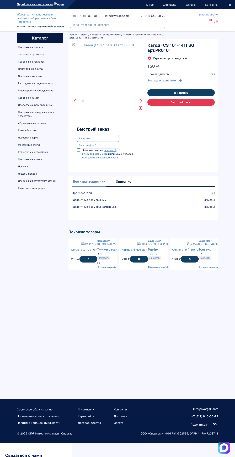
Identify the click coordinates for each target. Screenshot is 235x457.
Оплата (191, 4)
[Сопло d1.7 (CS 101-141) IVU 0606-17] (104, 244)
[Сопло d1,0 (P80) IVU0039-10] (205, 244)
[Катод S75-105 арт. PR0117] (154, 244)
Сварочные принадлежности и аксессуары (36, 114)
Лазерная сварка (28, 137)
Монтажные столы (29, 144)
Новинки (23, 166)
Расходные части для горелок (36, 83)
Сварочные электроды (31, 61)
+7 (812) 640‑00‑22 (204, 416)
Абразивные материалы (32, 123)
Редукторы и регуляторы (33, 152)
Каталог (40, 38)
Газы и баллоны (27, 130)
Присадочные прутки (30, 68)
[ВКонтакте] (215, 424)
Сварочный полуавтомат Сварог (37, 180)
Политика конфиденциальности (38, 423)
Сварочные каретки (30, 159)
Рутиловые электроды (31, 188)
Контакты (211, 4)
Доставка (169, 4)
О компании (86, 409)
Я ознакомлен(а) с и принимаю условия (107, 154)
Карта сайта (86, 416)
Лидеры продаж (28, 173)
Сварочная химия (28, 97)
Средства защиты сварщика (35, 104)
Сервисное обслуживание (34, 409)
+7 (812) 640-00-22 (152, 16)
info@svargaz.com (117, 16)
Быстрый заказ (181, 102)
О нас (150, 4)
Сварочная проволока (31, 54)
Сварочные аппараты (31, 47)
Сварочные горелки (30, 76)
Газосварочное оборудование (35, 90)
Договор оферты (89, 423)
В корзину (181, 92)
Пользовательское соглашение (38, 416)
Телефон (102, 249)
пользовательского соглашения (100, 157)
